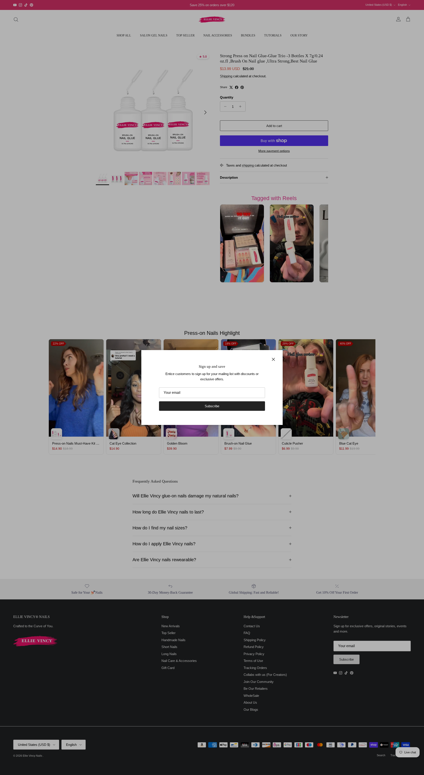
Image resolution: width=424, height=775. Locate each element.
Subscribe (212, 406)
